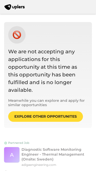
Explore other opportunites (45, 116)
